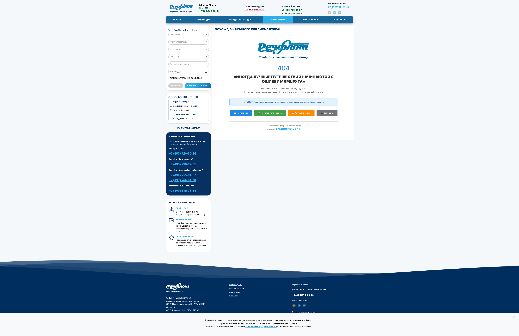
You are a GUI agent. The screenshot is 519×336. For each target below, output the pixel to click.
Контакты (233, 296)
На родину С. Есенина (183, 118)
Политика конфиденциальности (304, 312)
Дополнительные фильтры (186, 77)
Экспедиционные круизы (185, 106)
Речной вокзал (319, 289)
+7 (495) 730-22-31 (182, 164)
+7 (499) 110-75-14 (182, 191)
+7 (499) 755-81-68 (182, 180)
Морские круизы (236, 288)
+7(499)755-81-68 (292, 13)
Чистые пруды (305, 289)
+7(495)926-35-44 (209, 11)
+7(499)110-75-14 (338, 7)
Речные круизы (235, 285)
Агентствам (234, 292)
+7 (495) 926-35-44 (182, 153)
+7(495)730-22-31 (255, 9)
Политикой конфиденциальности (261, 326)
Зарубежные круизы (182, 101)
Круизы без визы (181, 110)
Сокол (295, 289)
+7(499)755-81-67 (292, 10)
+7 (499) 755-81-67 (182, 175)
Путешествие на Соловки (185, 114)
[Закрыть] (513, 317)
